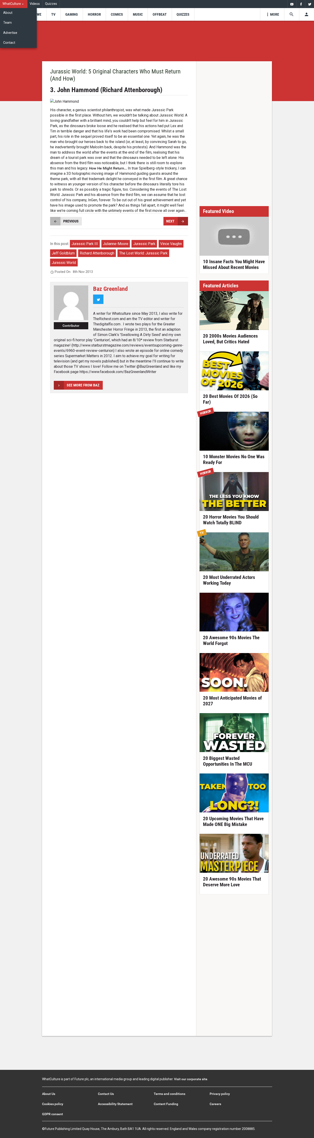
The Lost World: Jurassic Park (143, 253)
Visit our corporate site (190, 1079)
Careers (215, 1104)
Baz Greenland (110, 288)
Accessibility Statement (115, 1104)
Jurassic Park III (84, 244)
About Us (48, 1094)
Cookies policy (52, 1104)
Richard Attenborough (97, 253)
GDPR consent (52, 1114)
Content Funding (166, 1104)
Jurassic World (64, 262)
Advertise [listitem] (10, 33)
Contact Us (106, 1094)
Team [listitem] (7, 23)
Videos (35, 4)
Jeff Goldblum (63, 253)
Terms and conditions (169, 1094)
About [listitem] (7, 13)
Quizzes (51, 4)
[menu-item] (37, 14)
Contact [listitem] (9, 43)
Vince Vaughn (171, 244)
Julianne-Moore (115, 244)
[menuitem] (13, 4)
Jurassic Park (144, 244)
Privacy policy (220, 1094)
